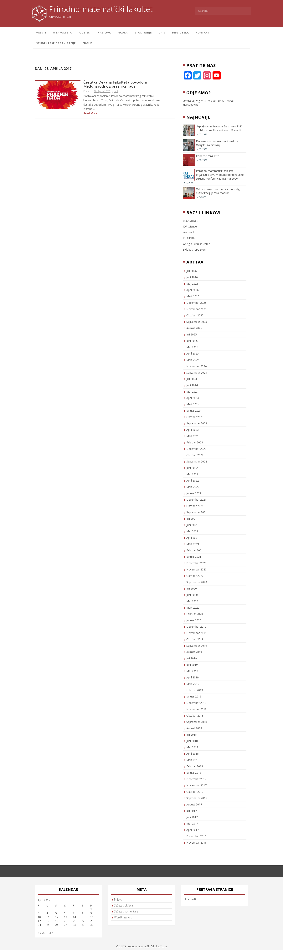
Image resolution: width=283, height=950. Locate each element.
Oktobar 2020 (194, 576)
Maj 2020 (192, 601)
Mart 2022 (192, 487)
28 (74, 925)
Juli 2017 (191, 811)
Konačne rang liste (207, 156)
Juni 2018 (192, 741)
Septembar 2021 (196, 512)
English (89, 43)
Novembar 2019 (196, 633)
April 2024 (192, 398)
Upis (162, 32)
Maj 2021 (192, 531)
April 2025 (192, 353)
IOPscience (190, 226)
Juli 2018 (191, 734)
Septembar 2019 (196, 645)
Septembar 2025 (196, 322)
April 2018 (192, 753)
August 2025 (194, 328)
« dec (41, 932)
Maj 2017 (192, 823)
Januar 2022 (193, 493)
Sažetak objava (123, 905)
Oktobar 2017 (194, 792)
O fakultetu (62, 32)
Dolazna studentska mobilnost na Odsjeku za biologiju (217, 143)
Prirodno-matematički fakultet (101, 9)
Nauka (123, 32)
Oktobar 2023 (194, 417)
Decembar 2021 (196, 499)
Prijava (118, 899)
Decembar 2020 (196, 563)
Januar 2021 (193, 557)
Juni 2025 (192, 341)
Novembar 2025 (196, 309)
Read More (90, 113)
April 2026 (192, 290)
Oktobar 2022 (194, 455)
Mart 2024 (192, 404)
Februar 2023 (194, 442)
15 (83, 917)
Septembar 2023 (196, 423)
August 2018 (194, 728)
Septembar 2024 (196, 372)
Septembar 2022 (196, 461)
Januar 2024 (193, 410)
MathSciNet (190, 220)
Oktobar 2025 (194, 315)
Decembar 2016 (196, 836)
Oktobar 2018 (194, 715)
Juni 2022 (192, 468)
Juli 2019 (191, 658)
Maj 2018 (192, 747)
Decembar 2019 (196, 626)
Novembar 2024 (196, 366)
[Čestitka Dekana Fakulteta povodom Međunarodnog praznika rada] (57, 94)
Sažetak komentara (126, 911)
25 (47, 925)
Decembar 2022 (196, 449)
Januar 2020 (193, 620)
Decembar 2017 (196, 779)
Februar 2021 (194, 550)
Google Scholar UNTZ (196, 244)
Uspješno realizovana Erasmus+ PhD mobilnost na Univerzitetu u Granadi (219, 128)
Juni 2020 (192, 595)
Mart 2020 (192, 607)
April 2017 (192, 830)
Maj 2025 (192, 347)
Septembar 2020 (196, 582)
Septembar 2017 (196, 798)
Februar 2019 (194, 690)
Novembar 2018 (196, 709)
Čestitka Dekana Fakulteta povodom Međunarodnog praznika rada (115, 84)
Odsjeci (85, 32)
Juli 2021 (191, 518)
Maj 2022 (192, 474)
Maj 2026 (192, 283)
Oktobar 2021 (194, 506)
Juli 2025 (191, 334)
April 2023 (192, 430)
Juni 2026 (192, 277)
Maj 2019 (192, 671)
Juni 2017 (192, 817)
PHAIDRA (189, 238)
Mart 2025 (192, 360)
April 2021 (192, 537)
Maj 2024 (192, 391)
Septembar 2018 (196, 722)
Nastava (104, 32)
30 (91, 925)
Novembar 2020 (196, 569)
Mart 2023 (192, 436)
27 (65, 925)
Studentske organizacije (56, 43)
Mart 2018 (192, 760)
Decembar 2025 (196, 302)
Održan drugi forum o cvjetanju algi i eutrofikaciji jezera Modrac (218, 191)
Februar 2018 (194, 766)
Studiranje (143, 32)
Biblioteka (180, 32)
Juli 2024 (191, 379)
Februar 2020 (194, 614)
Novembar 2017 (196, 785)
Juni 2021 (192, 525)
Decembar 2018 (196, 703)
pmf (116, 91)
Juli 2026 (191, 271)
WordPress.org (123, 917)
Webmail (188, 232)
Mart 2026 (192, 296)
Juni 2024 (192, 385)
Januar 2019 (193, 696)
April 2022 (192, 480)
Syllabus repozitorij (194, 249)
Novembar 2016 (196, 842)
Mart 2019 (192, 684)
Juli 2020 (191, 588)
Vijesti (41, 32)
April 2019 (192, 677)
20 (65, 921)
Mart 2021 (192, 544)
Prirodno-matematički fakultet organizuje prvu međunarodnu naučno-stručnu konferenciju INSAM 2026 (220, 174)
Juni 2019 (192, 665)
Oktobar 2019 (194, 639)
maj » (50, 932)
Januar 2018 (193, 772)
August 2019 (194, 652)
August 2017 (194, 804)
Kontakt (202, 32)
